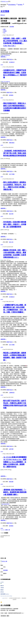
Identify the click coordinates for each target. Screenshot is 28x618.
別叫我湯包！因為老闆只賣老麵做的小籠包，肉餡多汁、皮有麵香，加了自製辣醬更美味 (14, 224)
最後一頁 (7, 529)
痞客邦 (8, 59)
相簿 (4, 29)
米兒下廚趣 (11, 174)
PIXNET (6, 598)
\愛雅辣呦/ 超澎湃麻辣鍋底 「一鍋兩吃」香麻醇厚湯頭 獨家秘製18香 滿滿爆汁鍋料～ (15, 492)
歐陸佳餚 (11, 481)
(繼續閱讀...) (3, 56)
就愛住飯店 (11, 142)
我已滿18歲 (3, 615)
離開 (8, 615)
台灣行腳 (11, 449)
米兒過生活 (11, 62)
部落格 (5, 31)
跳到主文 (3, 15)
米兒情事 (5, 11)
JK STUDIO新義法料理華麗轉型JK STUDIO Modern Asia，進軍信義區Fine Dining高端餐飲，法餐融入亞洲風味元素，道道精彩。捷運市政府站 (15, 462)
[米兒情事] (1, 583)
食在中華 (11, 213)
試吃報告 (11, 95)
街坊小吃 (11, 242)
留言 (11, 59)
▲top (2, 64)
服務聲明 (14, 599)
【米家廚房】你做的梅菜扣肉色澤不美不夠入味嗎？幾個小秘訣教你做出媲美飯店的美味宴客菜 (14, 153)
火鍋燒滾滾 (11, 392)
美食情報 (12, 26)
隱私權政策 (24, 598)
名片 (4, 32)
